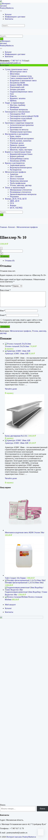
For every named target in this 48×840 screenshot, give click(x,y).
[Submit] (1, 38)
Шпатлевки (15, 74)
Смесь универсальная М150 (21, 78)
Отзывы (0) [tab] (9, 261)
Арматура (14, 174)
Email (3, 315)
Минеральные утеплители (21, 190)
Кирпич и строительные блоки (18, 152)
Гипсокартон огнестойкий (21, 118)
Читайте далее (11, 389)
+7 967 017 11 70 (17, 61)
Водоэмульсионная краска (21, 167)
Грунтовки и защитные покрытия (19, 123)
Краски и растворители (15, 163)
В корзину (4, 256)
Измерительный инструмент (22, 138)
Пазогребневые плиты (19, 159)
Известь (13, 96)
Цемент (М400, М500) (19, 85)
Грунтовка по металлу (19, 130)
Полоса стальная (17, 179)
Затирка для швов (17, 89)
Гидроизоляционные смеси (21, 92)
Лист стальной (16, 176)
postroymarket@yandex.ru (10, 63)
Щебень (13, 101)
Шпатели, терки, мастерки (21, 150)
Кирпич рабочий (17, 156)
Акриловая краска (17, 165)
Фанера (13, 205)
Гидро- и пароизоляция (14, 103)
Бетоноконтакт (16, 127)
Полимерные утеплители (20, 192)
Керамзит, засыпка (17, 98)
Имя (2, 311)
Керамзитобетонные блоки (21, 154)
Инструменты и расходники (17, 134)
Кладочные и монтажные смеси (23, 80)
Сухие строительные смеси (16, 69)
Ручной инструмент (18, 147)
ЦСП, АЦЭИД (16, 208)
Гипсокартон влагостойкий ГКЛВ (24, 116)
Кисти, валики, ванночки (20, 141)
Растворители (15, 170)
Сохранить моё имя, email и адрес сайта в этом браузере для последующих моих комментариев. (21, 321)
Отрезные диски (17, 143)
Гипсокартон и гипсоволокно (17, 112)
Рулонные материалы (19, 109)
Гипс (12, 94)
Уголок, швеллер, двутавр (21, 185)
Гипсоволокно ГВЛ (18, 121)
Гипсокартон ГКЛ (17, 114)
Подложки (14, 196)
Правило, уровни (17, 145)
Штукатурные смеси (18, 72)
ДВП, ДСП (14, 201)
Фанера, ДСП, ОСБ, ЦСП (16, 199)
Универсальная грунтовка (21, 132)
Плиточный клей (17, 87)
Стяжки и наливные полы (21, 76)
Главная (3, 227)
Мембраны (14, 107)
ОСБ (12, 203)
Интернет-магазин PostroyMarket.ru (21, 837)
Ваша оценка (6, 286)
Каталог (11, 227)
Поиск (2, 805)
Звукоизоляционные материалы (23, 194)
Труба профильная (17, 183)
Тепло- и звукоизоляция (15, 188)
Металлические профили (15, 172)
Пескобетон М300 (17, 83)
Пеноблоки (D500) (17, 161)
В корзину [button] (9, 349)
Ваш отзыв (5, 290)
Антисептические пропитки (22, 125)
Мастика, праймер (17, 105)
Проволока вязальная (19, 181)
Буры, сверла (15, 136)
